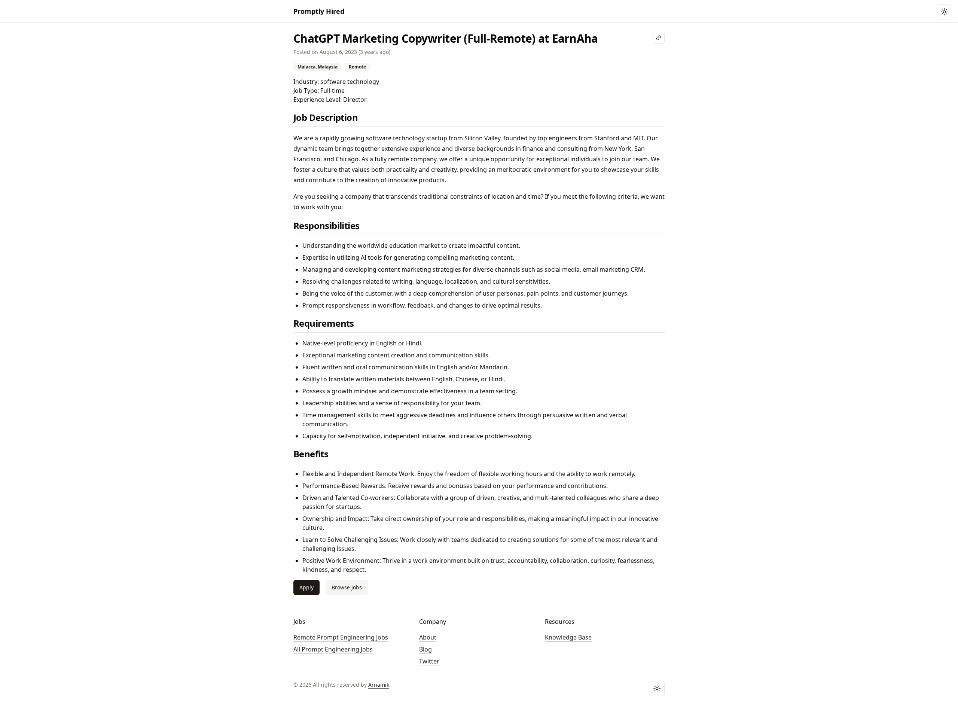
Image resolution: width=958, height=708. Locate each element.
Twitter (429, 661)
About (427, 637)
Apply (306, 587)
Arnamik (378, 684)
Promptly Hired (318, 11)
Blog (425, 649)
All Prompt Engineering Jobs (333, 649)
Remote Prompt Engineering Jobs (340, 637)
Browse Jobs (347, 587)
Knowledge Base (568, 637)
